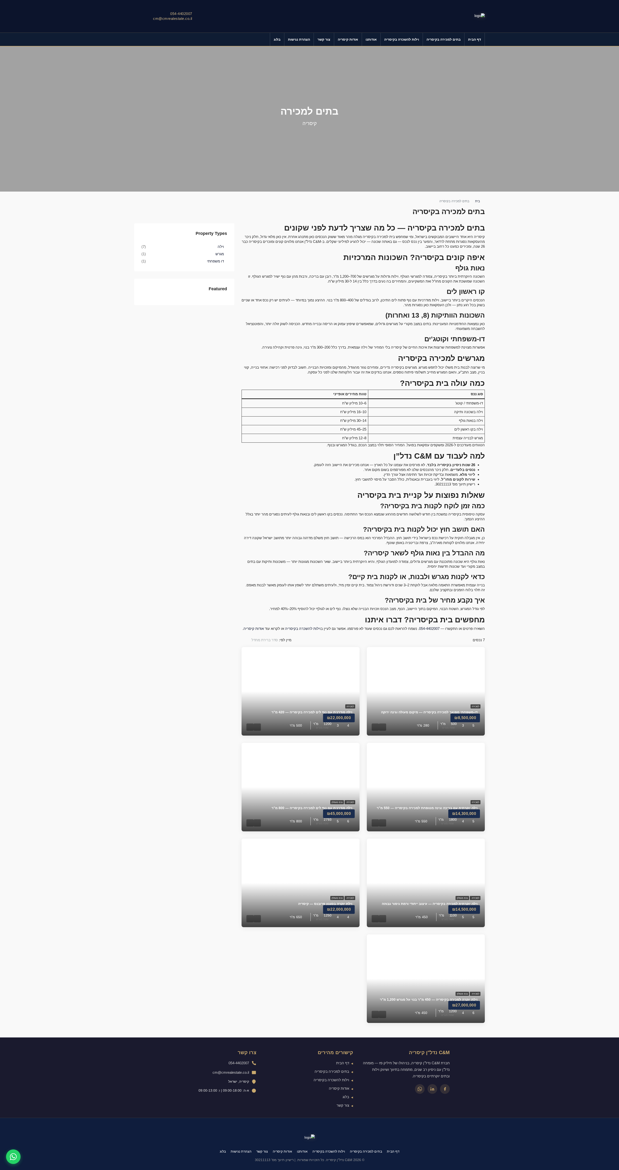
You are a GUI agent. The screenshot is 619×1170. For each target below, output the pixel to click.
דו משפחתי (215, 261)
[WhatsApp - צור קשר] (13, 1156)
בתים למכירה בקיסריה (444, 39)
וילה (221, 247)
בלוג (277, 39)
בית (477, 201)
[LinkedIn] (432, 1089)
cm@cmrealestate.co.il (172, 18)
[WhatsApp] (420, 1089)
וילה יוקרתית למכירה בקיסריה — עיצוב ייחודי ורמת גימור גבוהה (430, 904)
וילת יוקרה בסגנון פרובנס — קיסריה (325, 904)
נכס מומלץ (337, 802)
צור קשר (323, 39)
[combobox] (260, 640)
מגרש (219, 254)
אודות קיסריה (348, 39)
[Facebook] (445, 1089)
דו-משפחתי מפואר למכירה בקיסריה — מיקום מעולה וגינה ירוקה (429, 712)
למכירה (475, 706)
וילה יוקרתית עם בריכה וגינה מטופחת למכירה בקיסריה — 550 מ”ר (427, 808)
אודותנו (371, 39)
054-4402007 (181, 14)
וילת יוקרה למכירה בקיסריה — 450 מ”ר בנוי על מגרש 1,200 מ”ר (429, 999)
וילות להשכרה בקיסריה (401, 39)
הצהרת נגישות (299, 39)
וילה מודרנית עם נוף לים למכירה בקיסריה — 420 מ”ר (312, 712)
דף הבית (474, 39)
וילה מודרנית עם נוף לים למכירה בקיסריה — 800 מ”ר (312, 808)
